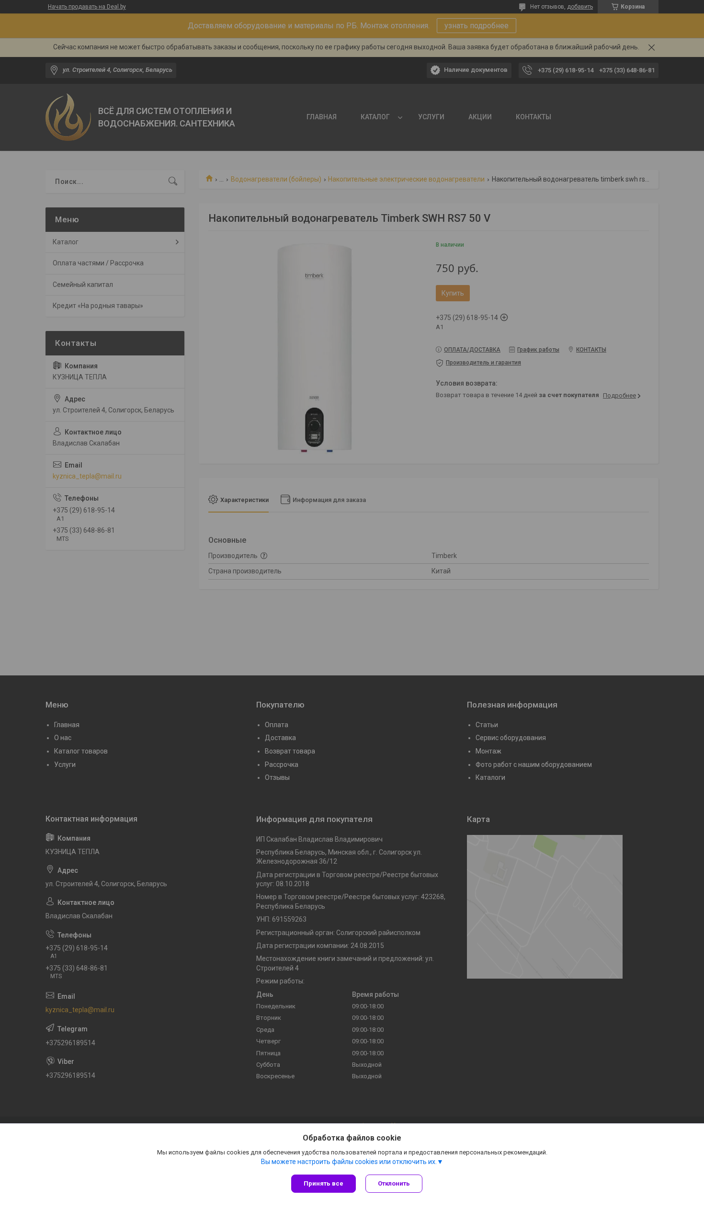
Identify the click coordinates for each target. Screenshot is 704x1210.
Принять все (323, 1183)
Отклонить (394, 1183)
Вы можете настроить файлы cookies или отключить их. (349, 1161)
